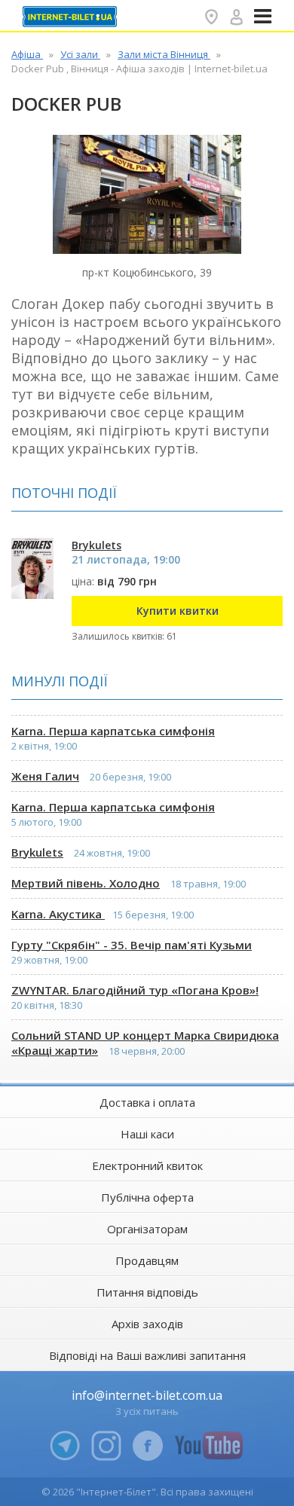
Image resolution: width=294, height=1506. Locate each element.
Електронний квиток (147, 1165)
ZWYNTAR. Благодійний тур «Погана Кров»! (135, 989)
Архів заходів (147, 1323)
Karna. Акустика (58, 913)
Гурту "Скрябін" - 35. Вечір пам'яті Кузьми (131, 944)
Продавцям (147, 1260)
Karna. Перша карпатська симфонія (113, 730)
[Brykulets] (32, 568)
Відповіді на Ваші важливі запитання (147, 1355)
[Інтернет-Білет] (72, 16)
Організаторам (147, 1228)
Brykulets (37, 852)
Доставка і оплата (147, 1102)
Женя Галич (45, 776)
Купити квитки (177, 610)
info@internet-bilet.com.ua (147, 1395)
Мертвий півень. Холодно (85, 882)
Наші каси (147, 1133)
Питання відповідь (147, 1292)
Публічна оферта (147, 1197)
